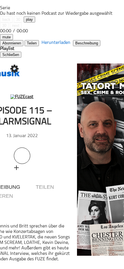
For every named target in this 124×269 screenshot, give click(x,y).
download (27, 167)
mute (6, 37)
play (29, 19)
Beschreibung (86, 43)
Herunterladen (56, 42)
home (14, 24)
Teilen (32, 43)
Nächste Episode (68, 166)
